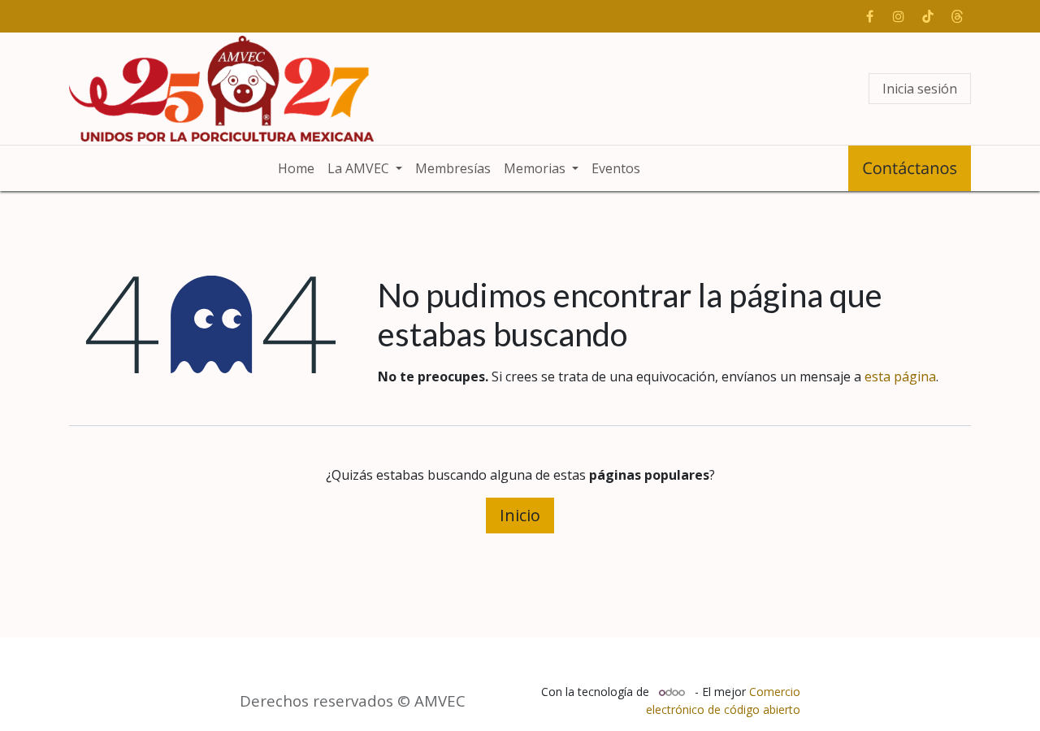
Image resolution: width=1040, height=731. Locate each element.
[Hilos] (957, 16)
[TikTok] (928, 16)
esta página (900, 376)
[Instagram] (899, 16)
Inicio (520, 515)
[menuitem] (296, 168)
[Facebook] (869, 16)
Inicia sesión (919, 89)
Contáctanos (909, 168)
